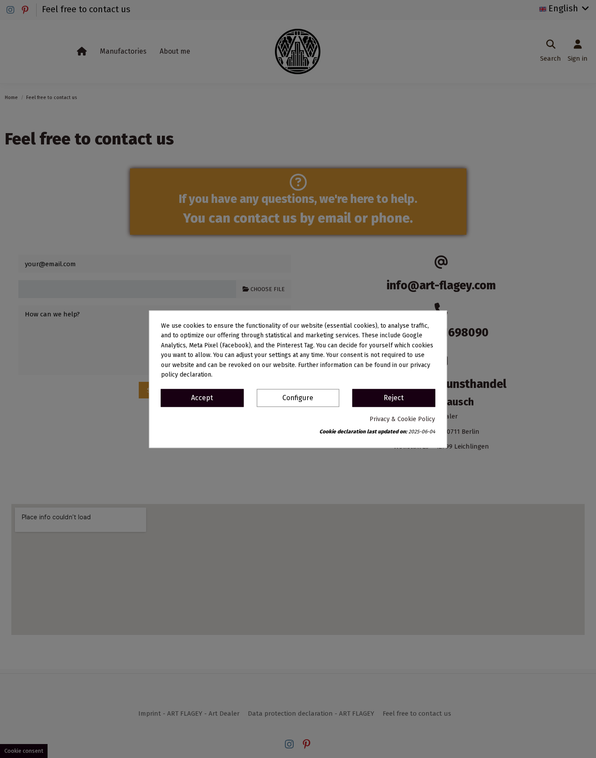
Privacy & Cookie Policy (402, 419)
